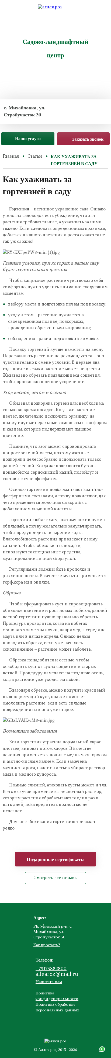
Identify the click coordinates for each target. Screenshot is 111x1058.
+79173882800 (51, 969)
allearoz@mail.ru (57, 974)
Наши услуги (28, 138)
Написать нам (49, 982)
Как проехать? (46, 945)
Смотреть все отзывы (55, 878)
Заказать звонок (87, 139)
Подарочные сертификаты (56, 859)
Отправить (55, 19)
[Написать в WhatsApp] (102, 1049)
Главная (11, 156)
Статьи (34, 156)
